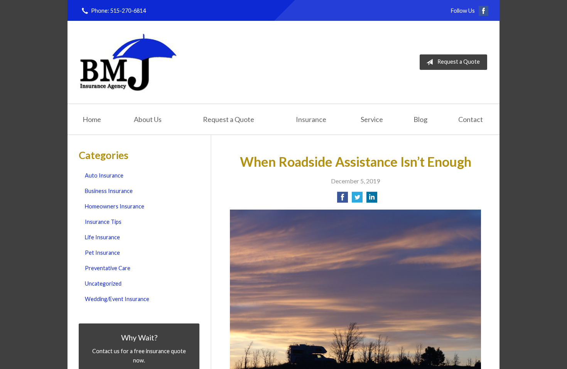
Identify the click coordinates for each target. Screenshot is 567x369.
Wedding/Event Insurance (117, 299)
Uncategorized (103, 283)
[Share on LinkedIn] (371, 199)
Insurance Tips (103, 221)
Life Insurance (102, 237)
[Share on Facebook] (342, 199)
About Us (148, 119)
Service (372, 119)
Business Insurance (109, 191)
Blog (420, 119)
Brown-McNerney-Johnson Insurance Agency (129, 62)
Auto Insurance (104, 175)
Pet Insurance (102, 252)
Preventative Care (107, 268)
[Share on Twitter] (357, 199)
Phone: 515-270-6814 (118, 10)
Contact (470, 119)
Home (92, 119)
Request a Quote (458, 61)
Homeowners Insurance (114, 206)
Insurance (311, 119)
